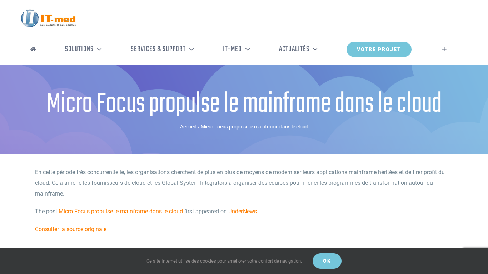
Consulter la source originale (70, 229)
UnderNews (242, 211)
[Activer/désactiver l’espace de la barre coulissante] (444, 49)
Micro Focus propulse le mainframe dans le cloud (121, 211)
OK (327, 261)
